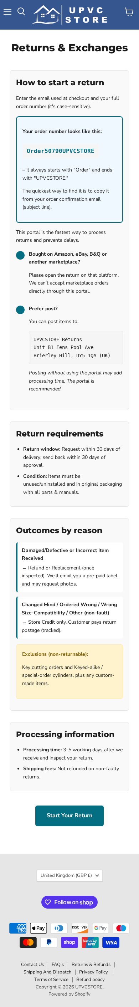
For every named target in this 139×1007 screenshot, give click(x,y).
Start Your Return (69, 815)
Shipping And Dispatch (47, 972)
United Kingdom (66, 875)
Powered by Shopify (69, 994)
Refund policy (90, 979)
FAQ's (58, 964)
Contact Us (32, 964)
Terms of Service (51, 979)
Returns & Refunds (91, 964)
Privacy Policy (93, 972)
